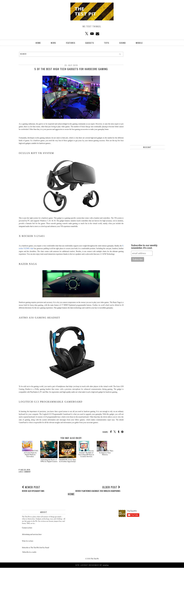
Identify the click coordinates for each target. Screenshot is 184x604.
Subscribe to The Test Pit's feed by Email (35, 547)
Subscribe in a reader (29, 552)
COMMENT (27, 472)
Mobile (139, 42)
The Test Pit (95, 558)
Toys (106, 42)
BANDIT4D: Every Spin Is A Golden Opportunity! (67, 460)
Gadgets (89, 42)
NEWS (53, 42)
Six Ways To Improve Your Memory (106, 452)
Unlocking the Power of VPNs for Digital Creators (48, 460)
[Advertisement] (147, 95)
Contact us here (27, 528)
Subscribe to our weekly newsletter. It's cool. (144, 246)
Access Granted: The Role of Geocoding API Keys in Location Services (86, 453)
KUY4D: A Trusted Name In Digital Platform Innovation (31, 453)
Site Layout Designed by (92, 565)
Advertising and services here (32, 534)
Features (70, 42)
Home (38, 42)
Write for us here (27, 541)
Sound (122, 42)
